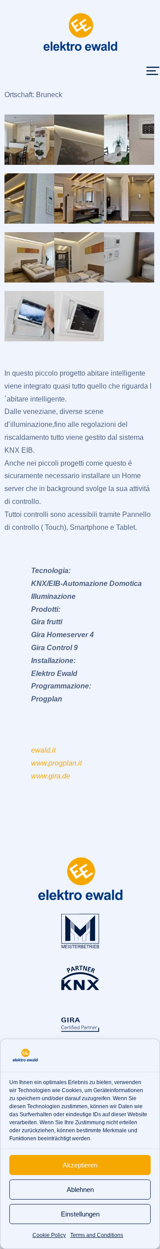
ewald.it (43, 750)
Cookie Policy (49, 1235)
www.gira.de (50, 776)
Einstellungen (80, 1214)
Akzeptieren (80, 1165)
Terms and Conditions (96, 1235)
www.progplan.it (56, 763)
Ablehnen (80, 1189)
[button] (153, 71)
